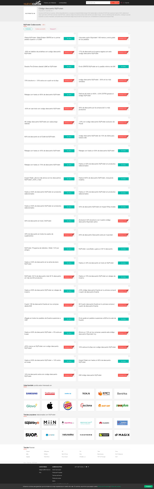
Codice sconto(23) (40, 29)
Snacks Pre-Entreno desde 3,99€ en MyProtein (41, 66)
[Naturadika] (68, 435)
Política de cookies (56, 478)
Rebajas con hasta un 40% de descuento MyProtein (42, 151)
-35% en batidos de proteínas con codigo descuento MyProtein (43, 52)
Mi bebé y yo (83, 456)
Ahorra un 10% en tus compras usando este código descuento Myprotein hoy (97, 333)
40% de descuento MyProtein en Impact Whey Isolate (97, 207)
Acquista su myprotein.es (45, 10)
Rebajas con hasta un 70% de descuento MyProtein (42, 165)
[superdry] (32, 423)
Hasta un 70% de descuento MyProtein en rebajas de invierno (97, 277)
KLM (116, 456)
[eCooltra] (68, 393)
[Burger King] (68, 405)
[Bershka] (122, 393)
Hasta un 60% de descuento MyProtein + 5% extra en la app (43, 333)
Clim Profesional (119, 454)
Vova (116, 451)
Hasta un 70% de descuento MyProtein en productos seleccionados (97, 193)
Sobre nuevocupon (56, 469)
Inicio (25, 462)
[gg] (86, 466)
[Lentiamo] (50, 435)
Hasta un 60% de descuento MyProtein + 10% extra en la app (42, 361)
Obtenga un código (123, 38)
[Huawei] (104, 423)
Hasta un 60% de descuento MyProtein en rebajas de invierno (43, 291)
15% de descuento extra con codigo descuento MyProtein (41, 375)
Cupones (29, 462)
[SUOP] (32, 435)
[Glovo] (32, 405)
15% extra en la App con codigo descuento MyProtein (97, 347)
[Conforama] (50, 393)
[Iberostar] (86, 423)
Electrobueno (100, 454)
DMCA (53, 481)
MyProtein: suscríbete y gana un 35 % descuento (96, 249)
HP (62, 451)
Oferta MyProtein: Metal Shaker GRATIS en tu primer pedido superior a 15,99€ (42, 38)
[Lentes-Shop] (122, 423)
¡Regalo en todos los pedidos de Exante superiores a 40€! (43, 319)
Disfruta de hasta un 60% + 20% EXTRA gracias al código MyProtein (96, 94)
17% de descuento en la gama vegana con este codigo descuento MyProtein (95, 52)
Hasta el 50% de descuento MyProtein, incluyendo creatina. (96, 179)
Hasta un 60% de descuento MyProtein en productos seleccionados (43, 207)
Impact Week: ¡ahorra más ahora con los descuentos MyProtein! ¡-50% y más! (43, 179)
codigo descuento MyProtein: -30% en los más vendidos (95, 80)
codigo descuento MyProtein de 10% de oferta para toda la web (96, 137)
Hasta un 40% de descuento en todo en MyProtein (96, 263)
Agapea (28, 456)
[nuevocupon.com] (32, 2)
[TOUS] (86, 393)
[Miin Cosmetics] (50, 423)
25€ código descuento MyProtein (90, 375)
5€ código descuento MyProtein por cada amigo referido (41, 122)
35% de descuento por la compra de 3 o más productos (94, 108)
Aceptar (148, 486)
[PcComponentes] (104, 393)
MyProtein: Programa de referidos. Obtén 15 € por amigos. (42, 249)
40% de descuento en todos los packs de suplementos (39, 235)
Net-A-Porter (65, 454)
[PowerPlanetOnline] (104, 435)
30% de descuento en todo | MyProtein (38, 221)
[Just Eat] (104, 405)
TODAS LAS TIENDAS (50, 3)
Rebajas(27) (53, 29)
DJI (80, 451)
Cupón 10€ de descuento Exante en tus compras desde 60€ (42, 305)
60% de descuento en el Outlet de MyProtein (40, 137)
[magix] (122, 435)
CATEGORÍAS (63, 3)
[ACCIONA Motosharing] (86, 405)
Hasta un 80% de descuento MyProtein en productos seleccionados (43, 193)
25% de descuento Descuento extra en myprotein (96, 235)
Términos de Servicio (57, 475)
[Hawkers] (86, 435)
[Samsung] (32, 393)
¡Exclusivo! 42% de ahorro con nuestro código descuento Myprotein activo (95, 221)
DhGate (46, 454)
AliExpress (46, 451)
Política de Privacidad (57, 472)
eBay (27, 454)
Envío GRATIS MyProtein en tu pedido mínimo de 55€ (97, 66)
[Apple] (50, 405)
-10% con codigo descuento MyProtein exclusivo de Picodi (97, 122)
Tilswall (27, 451)
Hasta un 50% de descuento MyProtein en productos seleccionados (97, 165)
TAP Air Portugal (101, 456)
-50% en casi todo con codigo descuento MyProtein (42, 108)
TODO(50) (28, 29)
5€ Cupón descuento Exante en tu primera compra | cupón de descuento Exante (97, 305)
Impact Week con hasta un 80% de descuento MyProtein (95, 361)
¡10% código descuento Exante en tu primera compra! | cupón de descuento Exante (97, 291)
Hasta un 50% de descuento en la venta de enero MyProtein (41, 263)
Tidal (98, 451)
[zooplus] (122, 405)
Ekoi (81, 454)
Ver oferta (69, 38)
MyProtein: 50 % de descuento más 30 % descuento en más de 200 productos (43, 277)
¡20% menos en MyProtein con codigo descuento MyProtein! (41, 347)
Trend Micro (46, 456)
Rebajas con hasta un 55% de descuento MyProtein (96, 151)
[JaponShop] (68, 423)
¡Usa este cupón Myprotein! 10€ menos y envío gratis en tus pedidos (97, 38)
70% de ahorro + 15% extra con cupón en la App (41, 80)
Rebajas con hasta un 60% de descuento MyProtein (42, 94)
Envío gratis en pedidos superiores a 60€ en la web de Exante (97, 319)
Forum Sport (65, 456)
